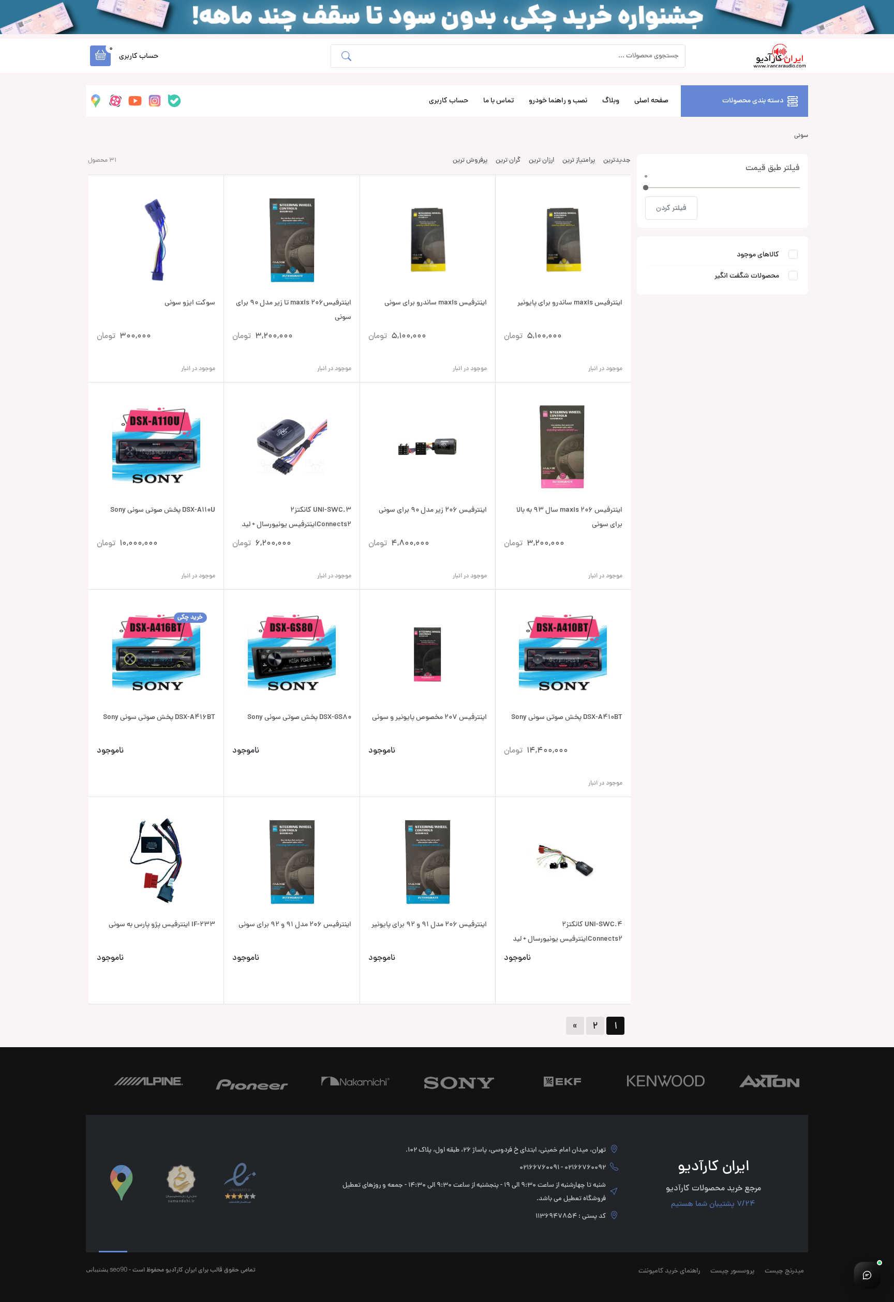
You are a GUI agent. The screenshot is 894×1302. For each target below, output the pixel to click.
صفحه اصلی (651, 101)
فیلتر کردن (671, 208)
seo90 (118, 1269)
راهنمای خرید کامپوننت (669, 1271)
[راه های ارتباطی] (867, 1275)
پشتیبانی (97, 1269)
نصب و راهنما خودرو (558, 101)
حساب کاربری (448, 101)
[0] (645, 187)
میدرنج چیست (784, 1271)
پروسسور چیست (732, 1271)
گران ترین (508, 161)
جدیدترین (617, 161)
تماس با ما (498, 101)
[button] (100, 55)
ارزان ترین (541, 161)
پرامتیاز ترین (578, 161)
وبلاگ (610, 101)
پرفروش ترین (470, 161)
